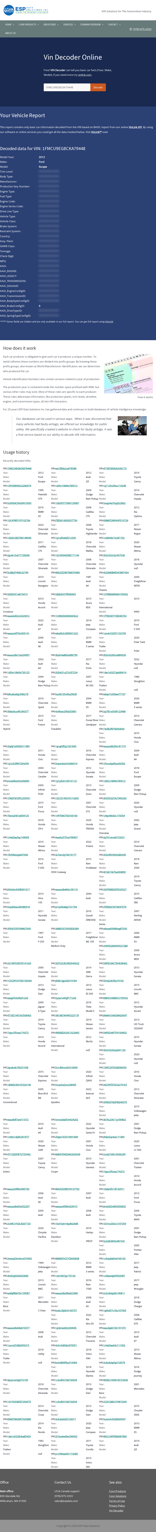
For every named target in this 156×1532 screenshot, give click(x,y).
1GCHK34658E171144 (67, 555)
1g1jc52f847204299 (18, 763)
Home (8, 24)
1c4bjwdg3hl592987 (114, 1275)
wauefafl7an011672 (17, 1119)
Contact (113, 24)
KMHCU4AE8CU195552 (115, 997)
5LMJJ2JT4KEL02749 (17, 572)
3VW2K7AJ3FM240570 (115, 1102)
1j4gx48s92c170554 (114, 815)
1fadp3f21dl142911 (113, 1188)
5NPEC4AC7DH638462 (115, 963)
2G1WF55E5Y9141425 (19, 963)
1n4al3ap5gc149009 (18, 837)
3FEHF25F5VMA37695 (19, 928)
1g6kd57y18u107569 (114, 1310)
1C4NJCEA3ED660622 (66, 615)
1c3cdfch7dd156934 (66, 1379)
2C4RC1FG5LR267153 (19, 1223)
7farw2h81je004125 (18, 815)
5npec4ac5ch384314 (66, 763)
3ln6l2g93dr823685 (17, 1275)
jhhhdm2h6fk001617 (18, 889)
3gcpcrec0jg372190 (17, 1379)
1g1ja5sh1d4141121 (66, 780)
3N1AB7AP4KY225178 (67, 1015)
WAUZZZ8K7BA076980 (67, 572)
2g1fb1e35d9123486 (114, 711)
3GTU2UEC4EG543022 (67, 963)
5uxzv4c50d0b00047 (114, 1419)
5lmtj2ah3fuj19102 (113, 980)
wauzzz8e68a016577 (18, 1327)
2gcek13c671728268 (18, 555)
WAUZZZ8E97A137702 (67, 1188)
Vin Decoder (116, 1510)
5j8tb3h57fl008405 (65, 594)
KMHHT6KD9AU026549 (67, 1154)
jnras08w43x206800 (18, 780)
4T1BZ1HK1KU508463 (19, 1015)
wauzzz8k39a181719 (114, 746)
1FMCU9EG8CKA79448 (19, 468)
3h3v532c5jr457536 (114, 555)
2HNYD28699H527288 (115, 945)
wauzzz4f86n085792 (18, 1188)
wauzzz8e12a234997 (18, 655)
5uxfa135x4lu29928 (66, 694)
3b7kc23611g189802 (114, 1119)
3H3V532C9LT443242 (115, 798)
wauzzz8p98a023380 (66, 1293)
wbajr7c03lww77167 (114, 694)
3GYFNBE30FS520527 (115, 889)
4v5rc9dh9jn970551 (66, 1345)
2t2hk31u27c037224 (66, 672)
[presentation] (12, 24)
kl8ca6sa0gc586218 (17, 694)
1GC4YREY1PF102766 (18, 520)
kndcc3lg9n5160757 (66, 1310)
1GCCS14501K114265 (67, 798)
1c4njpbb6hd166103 (114, 1258)
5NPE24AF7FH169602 (115, 1032)
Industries (50, 24)
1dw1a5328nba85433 (19, 1436)
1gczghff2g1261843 (65, 746)
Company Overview (90, 24)
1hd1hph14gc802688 (66, 1223)
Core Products (27, 24)
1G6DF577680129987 (67, 503)
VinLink (109, 321)
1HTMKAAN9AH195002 (115, 594)
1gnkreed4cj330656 (65, 1327)
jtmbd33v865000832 (114, 1206)
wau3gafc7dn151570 (114, 1327)
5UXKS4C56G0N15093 (19, 503)
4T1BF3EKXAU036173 (115, 468)
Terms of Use (117, 1501)
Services (68, 24)
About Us (10, 33)
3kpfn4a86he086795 (66, 655)
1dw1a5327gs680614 (114, 672)
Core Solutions (117, 1496)
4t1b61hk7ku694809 (114, 872)
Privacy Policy (117, 1505)
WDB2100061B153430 (115, 1379)
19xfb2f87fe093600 (113, 728)
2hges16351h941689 (66, 1136)
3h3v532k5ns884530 (114, 655)
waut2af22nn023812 (18, 615)
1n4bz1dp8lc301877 (18, 1136)
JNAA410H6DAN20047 (115, 1015)
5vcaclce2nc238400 (65, 1084)
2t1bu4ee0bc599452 (66, 1436)
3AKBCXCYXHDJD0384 (67, 928)
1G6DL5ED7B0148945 (19, 537)
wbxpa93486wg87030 (115, 928)
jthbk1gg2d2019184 (66, 980)
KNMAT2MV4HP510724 (115, 520)
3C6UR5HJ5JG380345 (114, 854)
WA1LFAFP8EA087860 (115, 1436)
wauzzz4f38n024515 (66, 1206)
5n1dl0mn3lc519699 (66, 1067)
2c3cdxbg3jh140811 (114, 1293)
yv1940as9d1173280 (66, 1453)
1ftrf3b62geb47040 (17, 854)
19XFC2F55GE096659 (114, 1067)
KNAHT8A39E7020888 (19, 1419)
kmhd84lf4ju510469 (66, 1362)
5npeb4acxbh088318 (18, 906)
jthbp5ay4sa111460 (113, 1136)
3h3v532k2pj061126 (114, 1050)
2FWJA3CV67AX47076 (114, 906)
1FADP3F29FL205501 (18, 798)
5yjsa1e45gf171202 (65, 997)
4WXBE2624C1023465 (67, 1032)
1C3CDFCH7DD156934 (19, 980)
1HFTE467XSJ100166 (66, 815)
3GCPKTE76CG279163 (115, 1084)
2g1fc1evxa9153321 (114, 837)
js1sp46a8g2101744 (66, 906)
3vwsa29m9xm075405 (19, 1258)
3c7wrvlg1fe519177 (65, 854)
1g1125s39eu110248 (114, 485)
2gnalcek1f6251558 (17, 1067)
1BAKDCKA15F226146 (19, 1084)
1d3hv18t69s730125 (18, 672)
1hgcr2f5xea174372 (18, 1032)
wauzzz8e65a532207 (18, 1206)
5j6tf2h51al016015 (17, 594)
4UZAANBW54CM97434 (116, 572)
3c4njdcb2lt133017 (65, 1419)
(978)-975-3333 (142, 29)
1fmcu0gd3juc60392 (114, 763)
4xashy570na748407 (66, 837)
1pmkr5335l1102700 (114, 633)
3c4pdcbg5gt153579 (114, 1362)
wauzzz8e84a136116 (66, 889)
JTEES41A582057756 (66, 520)
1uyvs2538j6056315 (18, 1345)
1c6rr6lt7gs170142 (65, 1275)
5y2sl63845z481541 (114, 1241)
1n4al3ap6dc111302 (114, 1345)
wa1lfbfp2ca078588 (65, 468)
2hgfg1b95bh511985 (18, 746)
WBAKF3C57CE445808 (67, 1258)
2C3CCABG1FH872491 (115, 1401)
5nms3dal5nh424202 (66, 1119)
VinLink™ (96, 132)
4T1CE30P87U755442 (19, 1154)
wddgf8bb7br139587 (18, 1293)
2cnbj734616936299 (114, 1154)
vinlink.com (84, 75)
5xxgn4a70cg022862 (114, 503)
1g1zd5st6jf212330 (65, 537)
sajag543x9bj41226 (17, 997)
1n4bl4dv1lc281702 (114, 537)
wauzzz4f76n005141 (18, 633)
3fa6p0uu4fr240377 (18, 711)
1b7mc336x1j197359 (114, 1223)
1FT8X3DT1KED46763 (115, 615)
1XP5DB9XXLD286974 (19, 485)
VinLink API (135, 127)
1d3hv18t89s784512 (66, 485)
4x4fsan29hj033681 (66, 711)
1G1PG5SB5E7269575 (19, 1401)
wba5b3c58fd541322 (66, 633)
